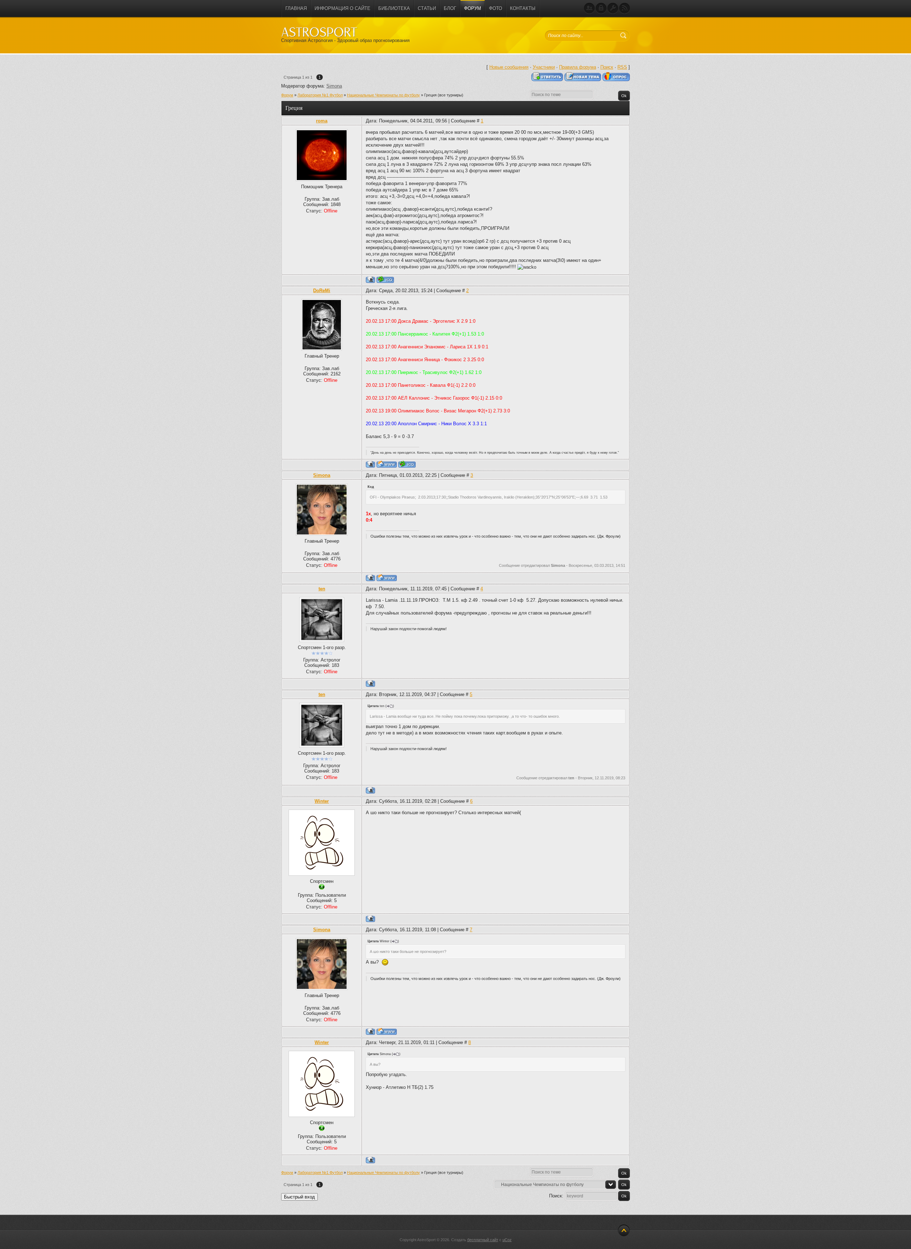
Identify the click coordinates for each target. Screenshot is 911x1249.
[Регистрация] (589, 8)
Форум (287, 95)
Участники (544, 67)
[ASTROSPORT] (319, 32)
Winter (322, 801)
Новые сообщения (508, 67)
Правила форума (577, 67)
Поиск (606, 67)
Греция (430, 95)
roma (321, 120)
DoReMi (321, 290)
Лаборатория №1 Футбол (320, 95)
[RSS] (624, 8)
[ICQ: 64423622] (407, 464)
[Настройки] (612, 8)
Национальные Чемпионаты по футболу (383, 95)
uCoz (507, 1240)
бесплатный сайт (482, 1240)
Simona (334, 86)
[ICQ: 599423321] (385, 279)
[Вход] (601, 8)
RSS (622, 67)
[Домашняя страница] (386, 464)
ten (321, 588)
